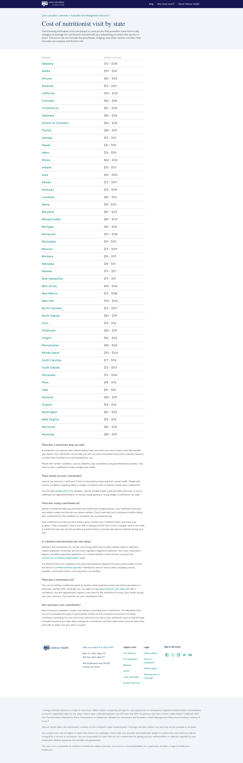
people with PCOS (64, 491)
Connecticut (50, 108)
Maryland (48, 212)
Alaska (46, 71)
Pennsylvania (50, 345)
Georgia (47, 137)
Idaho (45, 152)
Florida (46, 130)
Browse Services (131, 683)
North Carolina (51, 308)
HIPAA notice (150, 668)
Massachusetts (51, 219)
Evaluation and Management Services (89, 16)
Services (64, 16)
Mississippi (49, 241)
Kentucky (48, 189)
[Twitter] (184, 656)
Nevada (47, 271)
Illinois (46, 160)
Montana (47, 256)
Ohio (45, 323)
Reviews (127, 665)
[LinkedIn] (178, 656)
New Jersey (49, 286)
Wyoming (48, 434)
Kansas (46, 182)
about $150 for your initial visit (114, 589)
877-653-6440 (106, 647)
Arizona (47, 78)
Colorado (48, 100)
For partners (129, 653)
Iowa (45, 174)
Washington (49, 412)
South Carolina (51, 360)
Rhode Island (50, 352)
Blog (151, 4)
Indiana (46, 167)
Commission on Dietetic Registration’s (60, 558)
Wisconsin (48, 426)
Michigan (48, 226)
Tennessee (48, 375)
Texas (45, 382)
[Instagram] (172, 656)
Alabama (47, 63)
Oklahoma (48, 330)
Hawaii (46, 145)
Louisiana (48, 197)
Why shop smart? (165, 4)
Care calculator (49, 16)
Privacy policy (150, 653)
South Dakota (50, 367)
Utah (45, 389)
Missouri (47, 249)
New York (48, 300)
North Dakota (51, 315)
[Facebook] (166, 656)
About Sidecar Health (188, 4)
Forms (126, 671)
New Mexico (50, 293)
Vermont (47, 397)
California (48, 93)
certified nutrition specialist (68, 568)
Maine (46, 204)
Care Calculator (131, 677)
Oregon (47, 338)
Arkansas (47, 86)
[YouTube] (190, 656)
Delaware (48, 115)
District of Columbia (55, 123)
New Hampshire (52, 278)
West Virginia (50, 419)
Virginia (47, 404)
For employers (130, 659)
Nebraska (48, 263)
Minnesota (48, 234)
